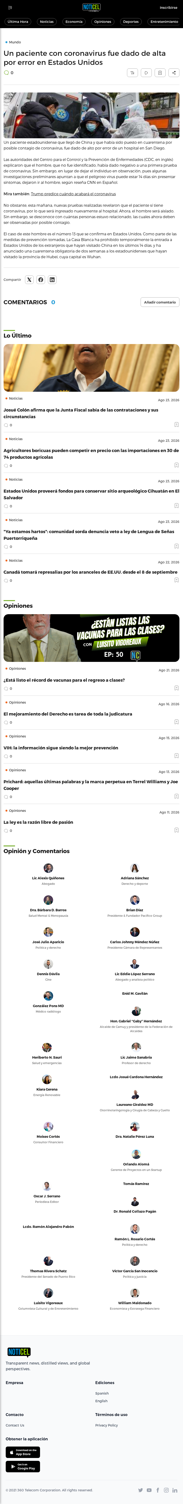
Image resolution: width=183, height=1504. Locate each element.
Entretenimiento (164, 22)
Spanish (102, 1393)
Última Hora (18, 22)
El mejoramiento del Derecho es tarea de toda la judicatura (68, 713)
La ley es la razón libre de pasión (38, 821)
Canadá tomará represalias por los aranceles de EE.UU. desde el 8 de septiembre (91, 571)
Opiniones (102, 22)
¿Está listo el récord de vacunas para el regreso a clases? (64, 679)
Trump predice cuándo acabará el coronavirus (73, 193)
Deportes (131, 22)
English (101, 1401)
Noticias (47, 22)
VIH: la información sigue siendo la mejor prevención (61, 747)
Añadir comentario (160, 302)
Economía (74, 22)
